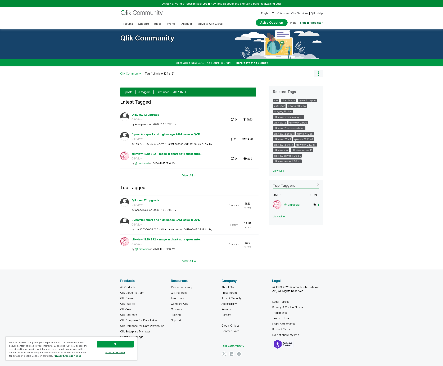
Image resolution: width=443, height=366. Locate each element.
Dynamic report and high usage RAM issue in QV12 (166, 134)
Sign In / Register (311, 22)
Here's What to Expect (252, 63)
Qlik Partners (179, 292)
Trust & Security (232, 298)
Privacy (226, 309)
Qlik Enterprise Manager (135, 331)
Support (176, 320)
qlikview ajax (281, 150)
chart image (288, 100)
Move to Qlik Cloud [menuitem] (210, 23)
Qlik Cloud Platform (132, 292)
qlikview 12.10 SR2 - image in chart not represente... (167, 153)
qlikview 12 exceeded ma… (289, 128)
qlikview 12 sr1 (305, 133)
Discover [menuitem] (186, 23)
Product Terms (281, 329)
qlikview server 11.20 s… (287, 155)
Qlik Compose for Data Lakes (138, 320)
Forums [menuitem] (128, 23)
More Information (115, 352)
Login (206, 3)
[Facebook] (239, 353)
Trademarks (279, 312)
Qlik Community (147, 38)
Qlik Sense (127, 298)
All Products (127, 287)
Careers (226, 315)
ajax (276, 100)
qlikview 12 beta (298, 122)
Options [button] (318, 73)
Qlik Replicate (128, 315)
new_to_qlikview (283, 111)
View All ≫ (189, 175)
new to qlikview (297, 105)
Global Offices (230, 325)
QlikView (137, 119)
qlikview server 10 (302, 150)
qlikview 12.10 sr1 (303, 139)
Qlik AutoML (127, 303)
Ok (115, 344)
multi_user (279, 105)
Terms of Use (280, 318)
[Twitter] (224, 353)
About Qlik (228, 287)
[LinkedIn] (231, 353)
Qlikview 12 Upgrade (145, 114)
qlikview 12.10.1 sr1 (306, 144)
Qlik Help (317, 13)
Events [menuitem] (171, 23)
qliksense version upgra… (288, 117)
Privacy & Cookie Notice (287, 307)
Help (293, 22)
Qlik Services (299, 13)
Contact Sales (230, 331)
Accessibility (229, 303)
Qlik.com (283, 13)
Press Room (229, 292)
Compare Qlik (179, 303)
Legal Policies (280, 301)
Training (176, 315)
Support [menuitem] (143, 23)
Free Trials (177, 298)
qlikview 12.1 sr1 (282, 139)
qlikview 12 (280, 122)
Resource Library (181, 287)
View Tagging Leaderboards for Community (296, 184)
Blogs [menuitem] (157, 23)
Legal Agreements (283, 324)
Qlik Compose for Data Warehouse (142, 326)
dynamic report (307, 100)
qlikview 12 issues (284, 133)
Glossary (176, 309)
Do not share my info (286, 335)
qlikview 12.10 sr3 (283, 144)
